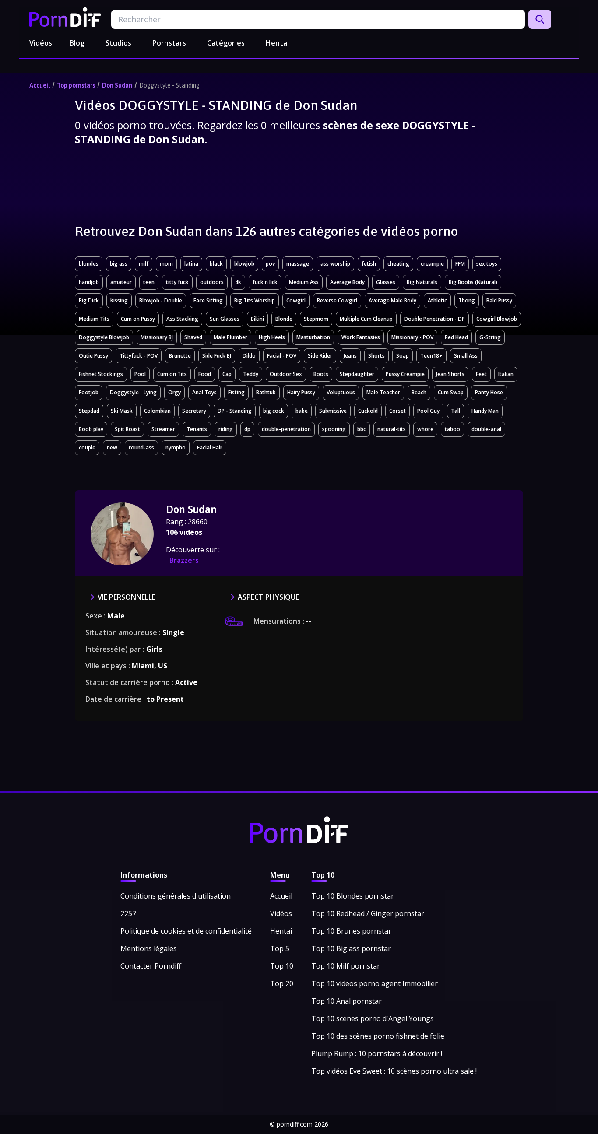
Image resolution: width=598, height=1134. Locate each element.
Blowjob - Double (160, 300)
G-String (490, 337)
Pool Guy (428, 410)
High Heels (272, 337)
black (216, 263)
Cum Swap (451, 392)
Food (204, 374)
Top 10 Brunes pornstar (351, 931)
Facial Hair (209, 447)
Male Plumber (230, 337)
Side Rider (320, 355)
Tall (455, 410)
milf (143, 263)
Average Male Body (392, 300)
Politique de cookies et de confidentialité (186, 931)
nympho (175, 447)
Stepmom (316, 319)
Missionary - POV (412, 337)
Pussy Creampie (405, 374)
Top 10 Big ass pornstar (351, 948)
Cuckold (368, 410)
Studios (118, 43)
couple (87, 447)
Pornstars (169, 43)
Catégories (226, 43)
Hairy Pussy (301, 392)
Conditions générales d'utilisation (175, 896)
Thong (466, 300)
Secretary (194, 410)
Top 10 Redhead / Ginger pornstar (367, 913)
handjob (89, 282)
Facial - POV (281, 355)
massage (297, 263)
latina (191, 263)
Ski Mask (122, 410)
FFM (460, 263)
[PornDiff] (65, 17)
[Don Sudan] (122, 533)
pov (270, 263)
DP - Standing (235, 410)
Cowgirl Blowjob (496, 319)
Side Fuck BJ (216, 355)
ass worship (335, 263)
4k (238, 282)
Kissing (119, 300)
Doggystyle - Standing (169, 85)
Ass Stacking (182, 319)
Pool (140, 374)
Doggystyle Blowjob (104, 337)
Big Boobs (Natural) (473, 282)
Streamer (163, 429)
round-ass (141, 447)
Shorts (376, 355)
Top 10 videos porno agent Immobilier (374, 983)
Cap (227, 374)
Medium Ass (304, 282)
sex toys (486, 263)
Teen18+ (431, 355)
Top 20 (281, 983)
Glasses (385, 282)
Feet (481, 374)
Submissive (333, 410)
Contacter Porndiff (150, 966)
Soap (402, 355)
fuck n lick (265, 282)
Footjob (88, 392)
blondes (88, 263)
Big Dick (89, 300)
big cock (273, 410)
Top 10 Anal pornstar (346, 1001)
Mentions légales (148, 948)
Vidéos (40, 43)
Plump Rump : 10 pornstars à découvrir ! (376, 1053)
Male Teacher (383, 392)
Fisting (236, 392)
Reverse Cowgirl (337, 300)
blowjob (244, 263)
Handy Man (485, 410)
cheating (398, 263)
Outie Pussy (93, 355)
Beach (419, 392)
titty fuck (177, 282)
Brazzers (184, 560)
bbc (361, 429)
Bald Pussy (499, 300)
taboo (452, 429)
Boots (320, 374)
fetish (369, 263)
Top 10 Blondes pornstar (352, 896)
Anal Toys (204, 392)
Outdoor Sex (286, 374)
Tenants (196, 429)
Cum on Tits (172, 374)
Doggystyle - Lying (133, 392)
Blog (77, 43)
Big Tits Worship (254, 300)
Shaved (193, 337)
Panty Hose (489, 392)
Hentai (277, 43)
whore (425, 429)
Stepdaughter (357, 374)
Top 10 (281, 966)
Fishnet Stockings (101, 374)
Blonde (283, 319)
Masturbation (313, 337)
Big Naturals (422, 282)
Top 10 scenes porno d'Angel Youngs (372, 1018)
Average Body (347, 282)
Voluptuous (341, 392)
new (112, 447)
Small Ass (466, 355)
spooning (334, 429)
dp (247, 429)
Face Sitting (208, 300)
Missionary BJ (157, 337)
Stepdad (89, 410)
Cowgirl (296, 300)
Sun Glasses (224, 319)
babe (301, 410)
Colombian (157, 410)
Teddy (250, 374)
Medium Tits (94, 319)
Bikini (257, 319)
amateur (121, 282)
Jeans (350, 355)
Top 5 (279, 948)
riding (225, 429)
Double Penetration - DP (434, 319)
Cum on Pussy (138, 319)
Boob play (91, 429)
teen (149, 282)
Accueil (39, 85)
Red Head (456, 337)
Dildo (249, 355)
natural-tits (391, 429)
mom (166, 263)
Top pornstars (76, 85)
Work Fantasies (360, 337)
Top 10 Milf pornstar (345, 966)
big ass (118, 263)
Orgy (174, 392)
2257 (128, 913)
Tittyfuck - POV (139, 355)
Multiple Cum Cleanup (366, 319)
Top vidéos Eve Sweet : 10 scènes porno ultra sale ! (394, 1071)
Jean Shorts (450, 374)
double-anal (486, 429)
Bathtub (266, 392)
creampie (432, 263)
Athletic (437, 300)
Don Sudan (117, 85)
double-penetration (286, 429)
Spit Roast (127, 429)
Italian (506, 374)
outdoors (212, 282)
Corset (397, 410)
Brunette (180, 355)
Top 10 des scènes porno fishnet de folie (377, 1036)
